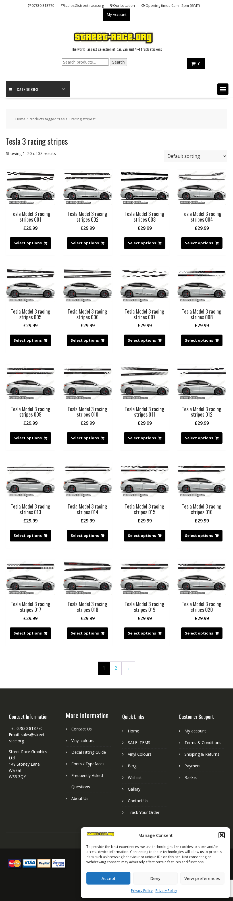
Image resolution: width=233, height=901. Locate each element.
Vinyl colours (82, 740)
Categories (27, 89)
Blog (132, 765)
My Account (116, 14)
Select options (28, 242)
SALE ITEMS (139, 742)
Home (20, 118)
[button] (221, 835)
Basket (190, 777)
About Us (79, 798)
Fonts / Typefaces (88, 763)
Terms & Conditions (202, 742)
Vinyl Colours (139, 754)
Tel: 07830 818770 (26, 728)
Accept (108, 878)
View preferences (202, 878)
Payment (192, 765)
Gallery (134, 789)
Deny (155, 878)
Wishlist (135, 777)
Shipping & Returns (201, 754)
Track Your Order (143, 812)
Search (118, 62)
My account (195, 731)
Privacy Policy (142, 890)
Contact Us (81, 729)
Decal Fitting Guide (88, 752)
